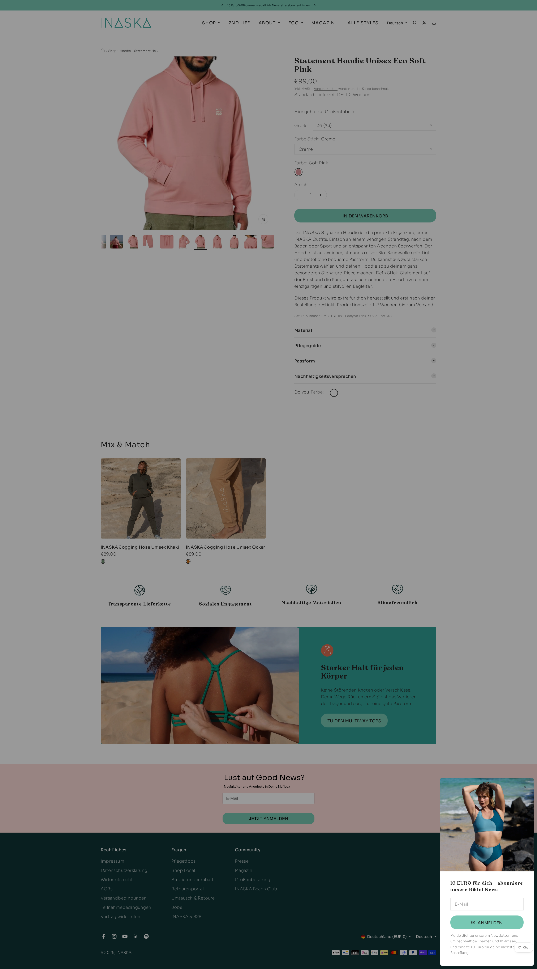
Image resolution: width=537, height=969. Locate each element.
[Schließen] (525, 787)
